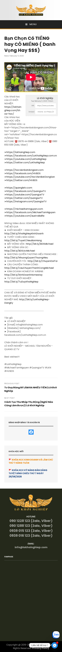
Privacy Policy (40, 648)
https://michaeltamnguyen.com (24, 209)
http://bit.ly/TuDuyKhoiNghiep (21, 281)
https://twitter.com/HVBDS (21, 180)
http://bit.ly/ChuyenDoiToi (42, 261)
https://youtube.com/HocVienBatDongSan (30, 176)
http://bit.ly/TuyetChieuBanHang (23, 240)
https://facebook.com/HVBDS (23, 173)
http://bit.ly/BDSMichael (39, 244)
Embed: (32, 112)
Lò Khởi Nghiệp (45, 98)
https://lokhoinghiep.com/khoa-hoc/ (12, 110)
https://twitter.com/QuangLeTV (24, 198)
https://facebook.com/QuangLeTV (26, 191)
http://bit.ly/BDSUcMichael (19, 250)
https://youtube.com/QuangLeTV (25, 194)
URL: (33, 105)
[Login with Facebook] (31, 432)
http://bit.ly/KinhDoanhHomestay (23, 274)
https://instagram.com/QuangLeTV (26, 201)
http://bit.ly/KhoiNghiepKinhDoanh (24, 233)
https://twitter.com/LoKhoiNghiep (25, 162)
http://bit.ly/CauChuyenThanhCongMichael (29, 268)
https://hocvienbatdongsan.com (25, 170)
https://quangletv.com (19, 187)
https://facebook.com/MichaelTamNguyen (30, 212)
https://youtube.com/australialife (25, 215)
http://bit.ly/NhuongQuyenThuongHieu (26, 257)
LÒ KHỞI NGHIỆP (42, 644)
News (6, 56)
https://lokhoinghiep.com (20, 152)
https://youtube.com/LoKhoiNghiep (26, 159)
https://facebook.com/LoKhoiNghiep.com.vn (31, 155)
